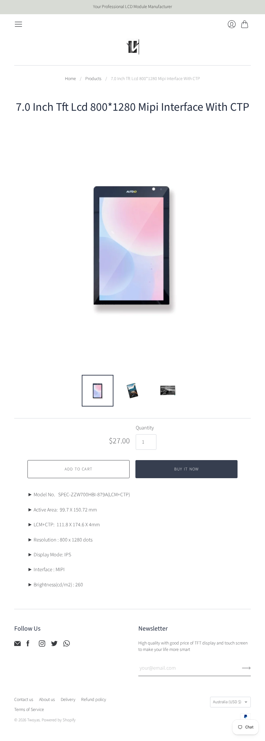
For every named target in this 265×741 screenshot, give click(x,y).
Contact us (23, 699)
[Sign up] (246, 668)
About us (47, 699)
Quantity (145, 427)
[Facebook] (27, 645)
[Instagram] (42, 645)
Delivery (68, 699)
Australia (227, 702)
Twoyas (33, 720)
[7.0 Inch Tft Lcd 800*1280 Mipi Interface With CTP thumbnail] (97, 390)
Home (70, 79)
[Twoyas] (132, 47)
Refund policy (93, 699)
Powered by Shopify (59, 720)
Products (93, 79)
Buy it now (186, 469)
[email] (17, 645)
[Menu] (18, 24)
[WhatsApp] (66, 645)
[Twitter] (54, 645)
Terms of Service (29, 709)
